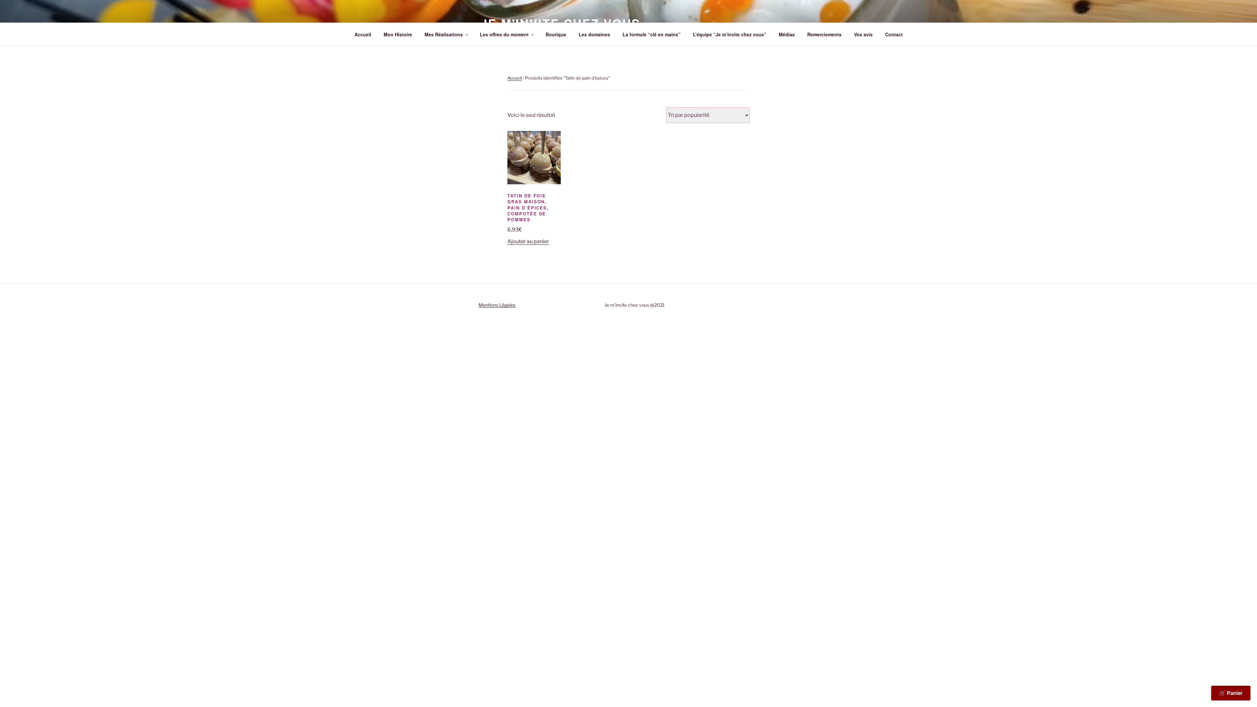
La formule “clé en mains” (652, 34)
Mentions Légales (497, 305)
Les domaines (594, 34)
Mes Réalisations (444, 34)
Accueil (363, 34)
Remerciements (824, 34)
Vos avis (863, 34)
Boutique (556, 34)
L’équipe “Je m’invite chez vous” (729, 34)
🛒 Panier (1231, 693)
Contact (894, 34)
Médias (787, 34)
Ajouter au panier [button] (528, 241)
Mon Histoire (398, 34)
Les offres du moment (504, 34)
